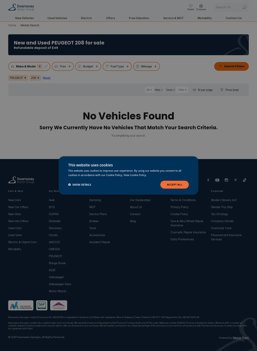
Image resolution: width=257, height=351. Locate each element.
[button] (79, 185)
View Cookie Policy (135, 175)
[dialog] (128, 175)
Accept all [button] (174, 184)
